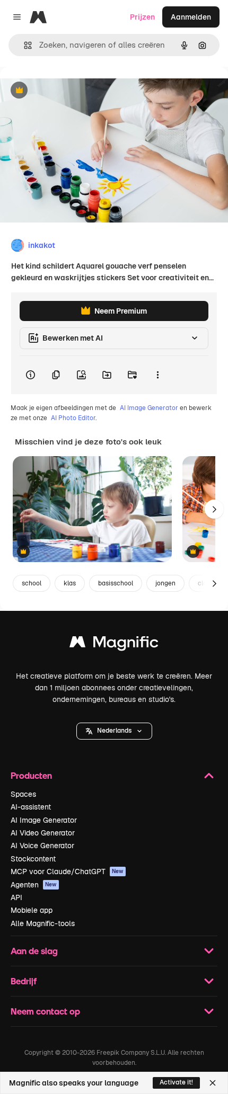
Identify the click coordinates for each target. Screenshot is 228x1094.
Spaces (23, 794)
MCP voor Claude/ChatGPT (67, 871)
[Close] (212, 1083)
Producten (31, 775)
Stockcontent (33, 859)
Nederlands (114, 730)
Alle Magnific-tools (43, 923)
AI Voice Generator (42, 845)
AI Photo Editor (73, 418)
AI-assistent (31, 807)
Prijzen (142, 17)
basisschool (115, 583)
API (16, 897)
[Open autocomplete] (23, 45)
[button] (114, 731)
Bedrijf (24, 980)
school (31, 583)
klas (70, 583)
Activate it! (176, 1082)
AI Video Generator (43, 833)
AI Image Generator (149, 408)
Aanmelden (191, 17)
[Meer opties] (157, 375)
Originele (69, 91)
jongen (165, 583)
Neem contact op (45, 1011)
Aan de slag (34, 950)
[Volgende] (214, 509)
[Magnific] (114, 644)
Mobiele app (31, 910)
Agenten (34, 885)
